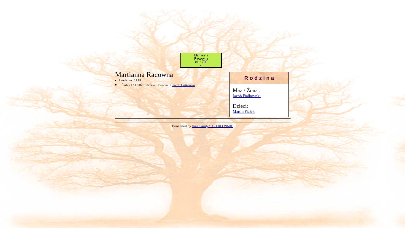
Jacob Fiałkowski (247, 96)
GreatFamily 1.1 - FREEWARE (212, 126)
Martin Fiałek (244, 111)
